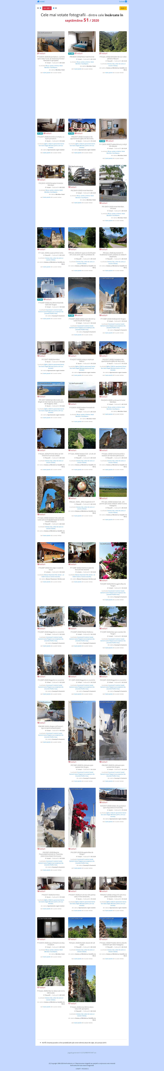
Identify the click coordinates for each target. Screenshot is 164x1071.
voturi (41, 53)
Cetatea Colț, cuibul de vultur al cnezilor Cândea (116, 64)
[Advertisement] (82, 96)
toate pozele (46, 72)
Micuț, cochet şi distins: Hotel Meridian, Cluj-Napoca (53, 66)
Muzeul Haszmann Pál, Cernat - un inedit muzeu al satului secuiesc (52, 575)
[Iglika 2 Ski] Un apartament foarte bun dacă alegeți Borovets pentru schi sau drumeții (51, 145)
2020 (122, 8)
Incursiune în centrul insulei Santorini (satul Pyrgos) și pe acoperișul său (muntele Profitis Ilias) (50, 311)
